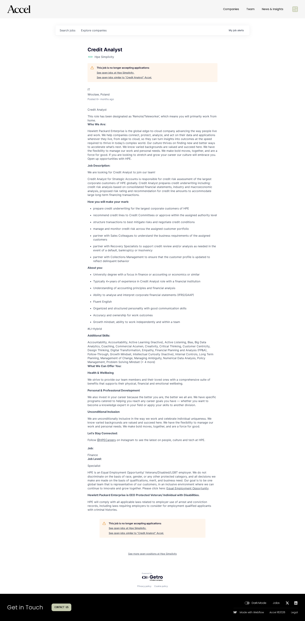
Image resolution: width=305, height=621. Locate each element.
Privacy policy (144, 586)
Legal (294, 612)
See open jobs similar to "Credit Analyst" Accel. (124, 77)
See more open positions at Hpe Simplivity (152, 553)
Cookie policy (161, 586)
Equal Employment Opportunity (187, 488)
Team (250, 9)
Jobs (276, 603)
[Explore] (295, 9)
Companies (231, 9)
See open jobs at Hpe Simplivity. (115, 72)
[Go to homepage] (18, 9)
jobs (67, 30)
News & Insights (272, 9)
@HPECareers (106, 440)
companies (94, 30)
